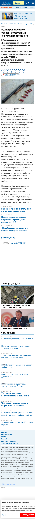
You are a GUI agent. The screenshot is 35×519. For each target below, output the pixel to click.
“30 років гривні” (20, 8)
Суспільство (13, 24)
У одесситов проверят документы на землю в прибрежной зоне (16, 356)
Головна (4, 24)
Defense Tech (6, 8)
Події (20, 24)
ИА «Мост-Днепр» (19, 243)
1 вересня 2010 (28, 24)
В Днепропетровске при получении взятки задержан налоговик (16, 210)
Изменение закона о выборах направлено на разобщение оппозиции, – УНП (13, 219)
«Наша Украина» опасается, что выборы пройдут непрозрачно (14, 229)
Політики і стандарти (8, 441)
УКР (27, 3)
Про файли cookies (8, 515)
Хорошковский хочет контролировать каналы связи (15, 394)
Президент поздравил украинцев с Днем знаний (15, 375)
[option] (17, 16)
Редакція (4, 439)
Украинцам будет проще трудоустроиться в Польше (13, 385)
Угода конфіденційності (9, 443)
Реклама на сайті (7, 434)
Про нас (4, 432)
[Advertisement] (17, 262)
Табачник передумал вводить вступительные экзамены (14, 404)
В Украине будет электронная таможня (17, 338)
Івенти (3, 437)
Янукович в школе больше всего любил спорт (17, 366)
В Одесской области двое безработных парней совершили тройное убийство (17, 413)
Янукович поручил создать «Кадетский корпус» (17, 423)
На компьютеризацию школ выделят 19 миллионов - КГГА (16, 347)
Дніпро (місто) (8, 238)
